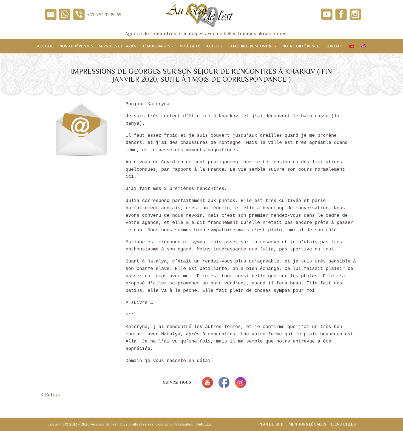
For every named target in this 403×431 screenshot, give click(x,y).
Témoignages (156, 46)
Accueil (45, 46)
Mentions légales (307, 424)
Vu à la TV (190, 46)
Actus (213, 46)
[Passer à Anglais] (363, 46)
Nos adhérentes (76, 46)
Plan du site (271, 424)
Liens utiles (343, 424)
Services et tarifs (117, 46)
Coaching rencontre (251, 46)
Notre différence (300, 46)
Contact (334, 46)
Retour (53, 395)
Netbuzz (203, 424)
